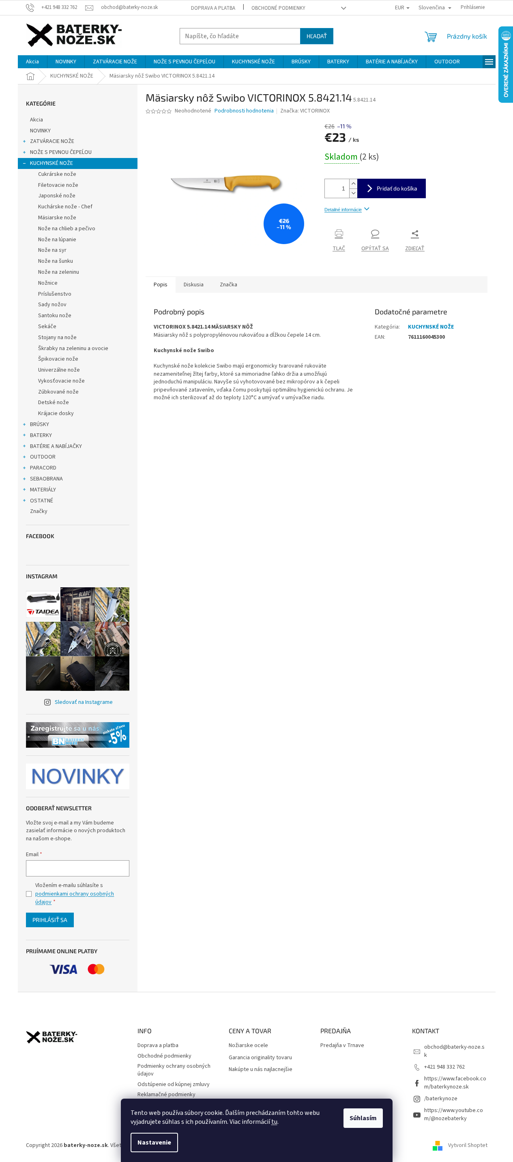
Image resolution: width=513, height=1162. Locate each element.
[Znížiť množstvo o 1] (353, 193)
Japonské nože (56, 196)
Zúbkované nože (58, 392)
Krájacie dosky (56, 413)
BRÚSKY (39, 424)
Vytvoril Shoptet (467, 1145)
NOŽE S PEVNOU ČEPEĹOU (61, 152)
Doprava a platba (213, 8)
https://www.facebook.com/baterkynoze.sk (455, 1083)
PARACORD (43, 468)
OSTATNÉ (41, 501)
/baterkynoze (440, 1099)
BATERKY (41, 435)
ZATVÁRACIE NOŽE (52, 141)
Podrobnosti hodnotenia (244, 111)
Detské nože (53, 402)
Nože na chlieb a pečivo (66, 229)
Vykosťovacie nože (61, 381)
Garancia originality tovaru (260, 1058)
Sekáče (47, 326)
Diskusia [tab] (194, 285)
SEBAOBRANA (46, 479)
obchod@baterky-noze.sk (454, 1051)
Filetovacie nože (58, 185)
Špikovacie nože (58, 359)
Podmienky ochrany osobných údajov (173, 1070)
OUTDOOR (43, 457)
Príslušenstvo (54, 294)
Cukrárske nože (57, 174)
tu (274, 1121)
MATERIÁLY (43, 490)
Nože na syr (52, 250)
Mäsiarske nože (57, 218)
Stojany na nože (57, 337)
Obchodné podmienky (278, 8)
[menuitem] (32, 61)
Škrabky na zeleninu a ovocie (73, 348)
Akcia (36, 120)
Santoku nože (54, 316)
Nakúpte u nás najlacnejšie (260, 1069)
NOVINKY (40, 131)
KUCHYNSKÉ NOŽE (51, 163)
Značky (38, 511)
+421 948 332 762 (444, 1067)
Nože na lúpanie (57, 240)
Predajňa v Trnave (342, 1045)
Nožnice (48, 283)
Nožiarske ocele (248, 1045)
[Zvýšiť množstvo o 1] (353, 183)
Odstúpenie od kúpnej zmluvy (173, 1084)
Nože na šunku (55, 261)
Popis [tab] (160, 285)
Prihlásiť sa (49, 919)
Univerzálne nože (59, 370)
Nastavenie (154, 1142)
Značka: (305, 111)
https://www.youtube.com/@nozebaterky (453, 1114)
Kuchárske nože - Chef (65, 207)
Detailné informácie (343, 209)
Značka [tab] (228, 285)
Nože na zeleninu (58, 272)
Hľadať (317, 35)
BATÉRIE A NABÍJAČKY (56, 446)
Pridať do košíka (397, 188)
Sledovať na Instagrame (84, 702)
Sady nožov (52, 305)
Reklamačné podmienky (166, 1095)
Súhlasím (363, 1118)
